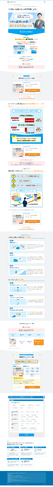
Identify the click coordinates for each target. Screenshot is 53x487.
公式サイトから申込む (32, 90)
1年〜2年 (38, 423)
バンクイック (26, 82)
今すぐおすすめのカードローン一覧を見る (26, 97)
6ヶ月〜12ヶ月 (33, 423)
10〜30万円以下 (33, 419)
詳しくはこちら (38, 342)
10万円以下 (27, 419)
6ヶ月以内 (27, 423)
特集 (11, 4)
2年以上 (22, 425)
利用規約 (16, 484)
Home (9, 4)
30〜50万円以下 (23, 421)
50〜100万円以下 (29, 421)
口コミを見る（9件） (18, 387)
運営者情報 (8, 484)
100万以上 (35, 421)
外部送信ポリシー (20, 484)
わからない (22, 419)
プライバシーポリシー (12, 484)
